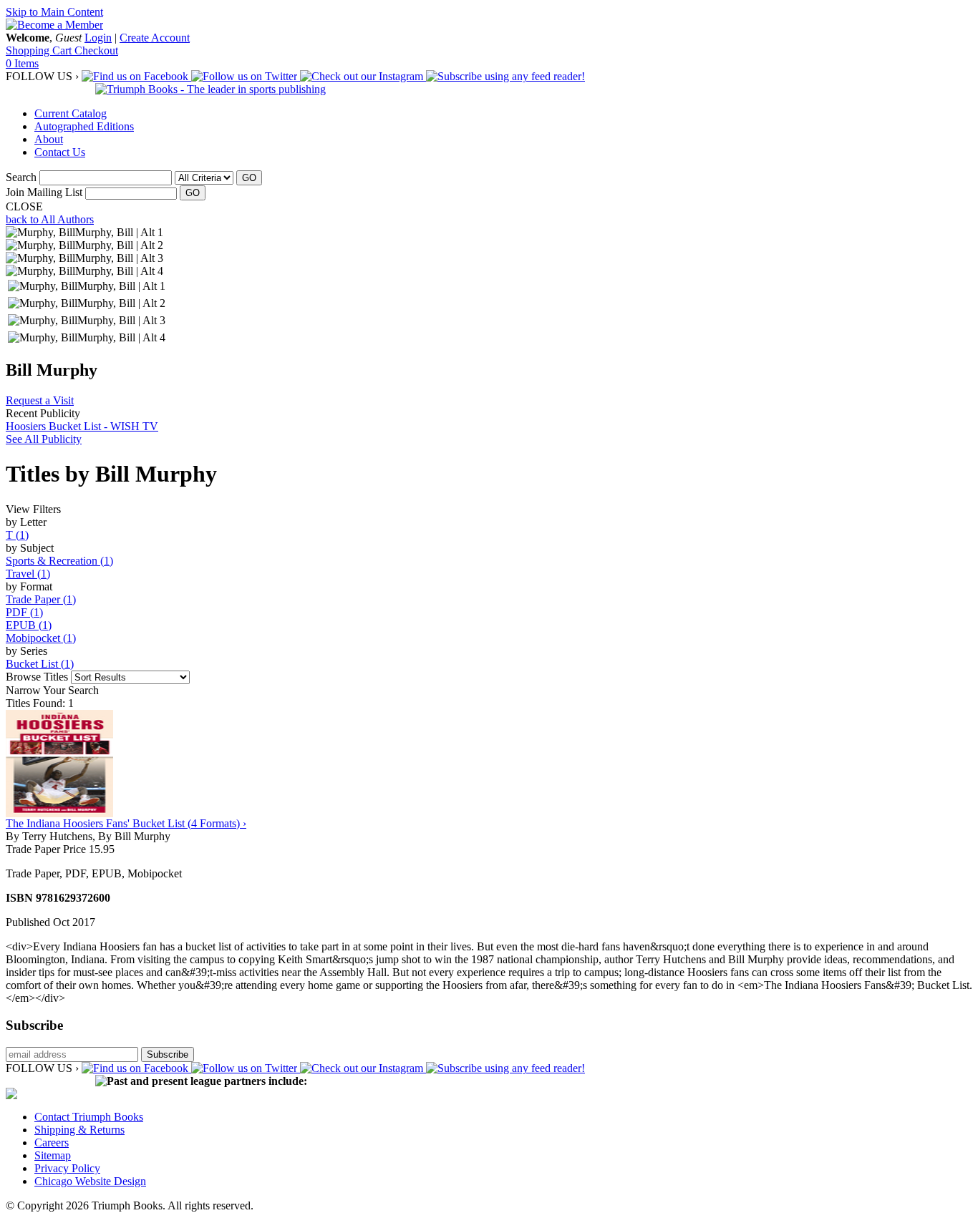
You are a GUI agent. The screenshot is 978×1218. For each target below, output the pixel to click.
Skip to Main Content (54, 12)
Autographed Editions (84, 126)
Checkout (96, 50)
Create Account (155, 37)
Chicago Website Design (90, 1181)
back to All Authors (50, 219)
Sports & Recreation (59, 561)
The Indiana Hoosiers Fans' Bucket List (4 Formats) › (126, 823)
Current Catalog (70, 113)
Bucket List (40, 664)
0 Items (22, 63)
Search (21, 177)
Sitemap (52, 1155)
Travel (28, 573)
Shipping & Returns (79, 1130)
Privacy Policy (67, 1168)
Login (98, 37)
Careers (51, 1142)
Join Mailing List (44, 192)
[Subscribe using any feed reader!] (505, 76)
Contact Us (59, 152)
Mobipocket (41, 638)
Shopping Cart (40, 50)
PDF (24, 612)
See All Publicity (44, 439)
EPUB (29, 625)
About (48, 139)
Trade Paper (41, 599)
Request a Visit (40, 400)
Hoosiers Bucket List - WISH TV (82, 426)
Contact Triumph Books (88, 1117)
